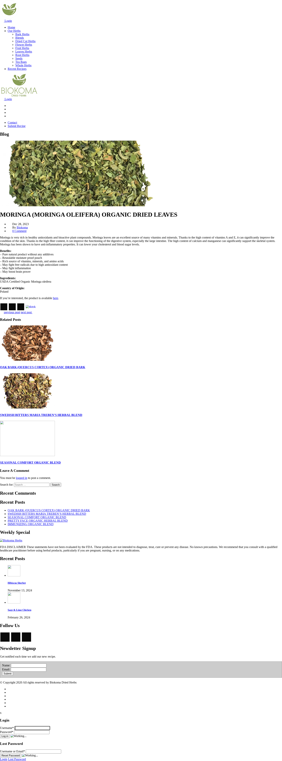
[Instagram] (3, 306)
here (55, 298)
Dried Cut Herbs (25, 41)
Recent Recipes (17, 68)
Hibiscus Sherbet (17, 582)
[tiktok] (30, 306)
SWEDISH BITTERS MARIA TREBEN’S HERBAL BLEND (41, 415)
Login (8, 20)
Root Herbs (22, 55)
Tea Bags (21, 62)
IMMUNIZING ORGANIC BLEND (31, 524)
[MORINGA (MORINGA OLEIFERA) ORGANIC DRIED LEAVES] (81, 205)
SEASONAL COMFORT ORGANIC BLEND (30, 462)
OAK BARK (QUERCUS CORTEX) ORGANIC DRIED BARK (42, 367)
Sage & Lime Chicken (19, 609)
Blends (19, 37)
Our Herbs (14, 30)
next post (26, 312)
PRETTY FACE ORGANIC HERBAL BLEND (38, 520)
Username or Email (12, 751)
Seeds (18, 58)
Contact (12, 122)
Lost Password (17, 759)
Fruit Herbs (22, 48)
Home (11, 27)
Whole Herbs (23, 65)
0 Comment (19, 231)
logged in (21, 478)
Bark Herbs (22, 34)
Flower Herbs (23, 44)
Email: (6, 669)
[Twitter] (20, 306)
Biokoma (22, 227)
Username (7, 728)
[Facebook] (12, 306)
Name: (6, 665)
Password (6, 732)
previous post (12, 312)
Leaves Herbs (23, 51)
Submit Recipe (17, 126)
